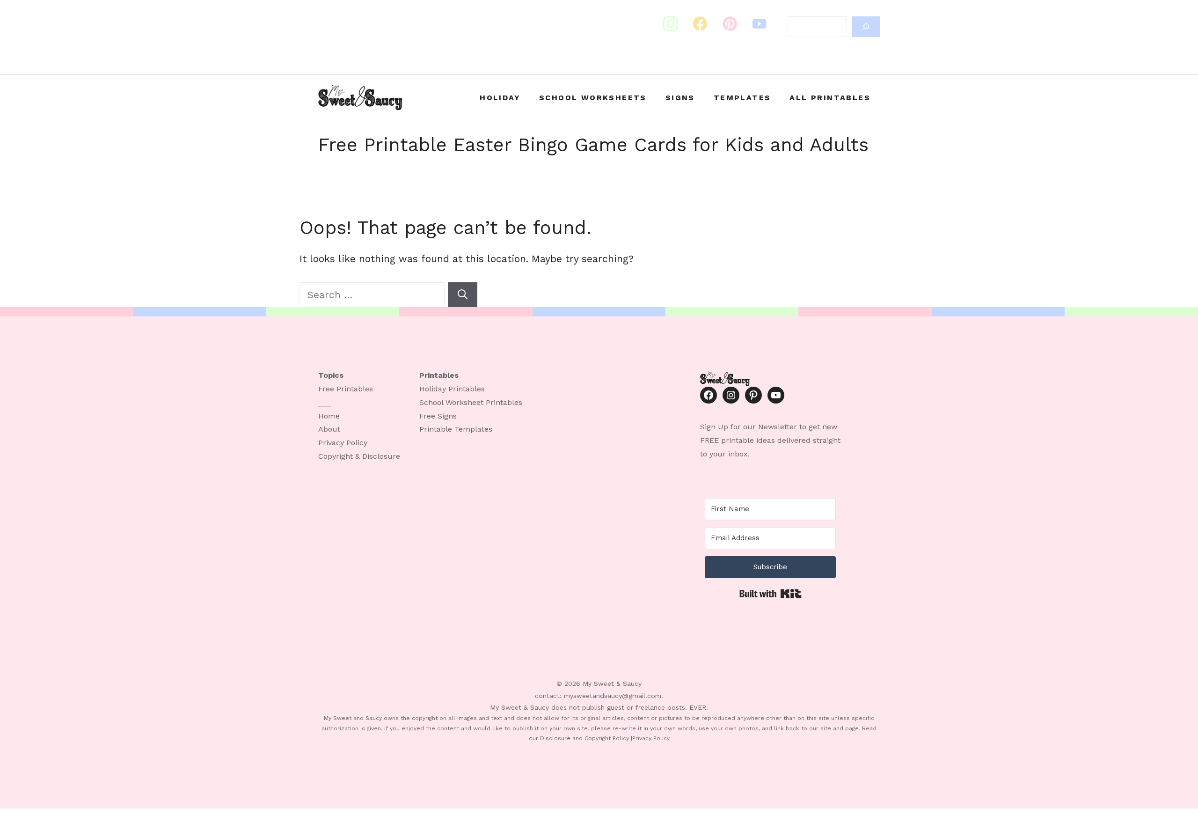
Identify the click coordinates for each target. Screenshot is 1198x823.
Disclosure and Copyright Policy (584, 738)
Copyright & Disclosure (359, 456)
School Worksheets (593, 97)
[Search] (866, 26)
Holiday (500, 97)
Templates (742, 97)
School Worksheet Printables (470, 402)
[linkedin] (759, 23)
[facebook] (730, 23)
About (329, 429)
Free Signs (438, 416)
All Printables (829, 97)
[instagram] (670, 23)
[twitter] (700, 23)
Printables (354, 388)
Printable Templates (455, 429)
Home (329, 416)
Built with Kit (770, 593)
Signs (680, 97)
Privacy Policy (342, 442)
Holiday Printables (452, 388)
